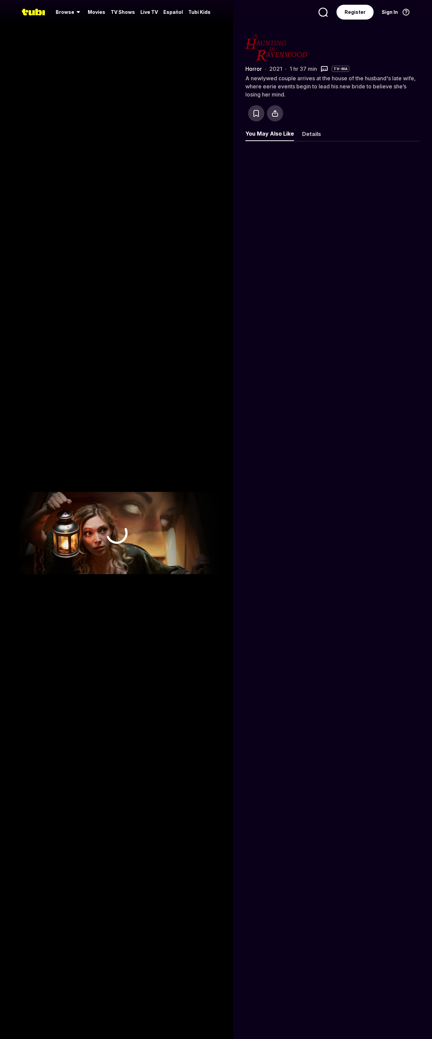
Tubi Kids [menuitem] (199, 12)
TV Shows (123, 12)
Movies (96, 12)
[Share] (275, 113)
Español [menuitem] (173, 12)
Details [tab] (311, 134)
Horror (253, 68)
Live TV (149, 12)
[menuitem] (69, 12)
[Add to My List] (256, 113)
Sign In (390, 12)
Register (355, 12)
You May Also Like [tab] (269, 133)
